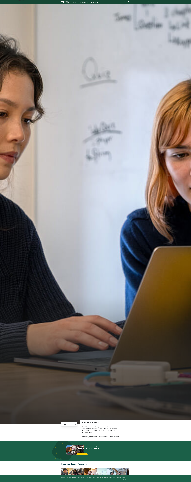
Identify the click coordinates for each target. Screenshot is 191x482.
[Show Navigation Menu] (128, 2)
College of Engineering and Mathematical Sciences (86, 2)
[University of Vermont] (35, 3)
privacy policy (122, 477)
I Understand (127, 479)
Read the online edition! (82, 454)
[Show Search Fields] (124, 2)
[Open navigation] (76, 424)
